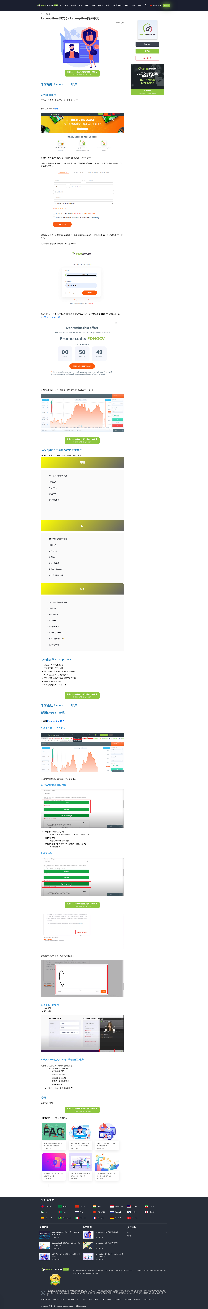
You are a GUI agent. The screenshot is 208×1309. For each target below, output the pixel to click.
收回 (80, 5)
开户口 (147, 51)
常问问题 (118, 1300)
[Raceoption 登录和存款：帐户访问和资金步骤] (54, 1162)
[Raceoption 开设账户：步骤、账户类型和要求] (107, 1132)
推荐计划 (137, 1300)
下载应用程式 (117, 5)
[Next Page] (47, 1185)
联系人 (100, 5)
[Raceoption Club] (55, 1271)
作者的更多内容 (60, 1118)
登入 (78, 1300)
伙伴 (133, 5)
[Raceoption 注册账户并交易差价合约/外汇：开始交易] (80, 1162)
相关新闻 (46, 1118)
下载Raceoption (148, 1300)
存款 (93, 5)
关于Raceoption (58, 1300)
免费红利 (148, 58)
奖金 (66, 5)
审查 (107, 5)
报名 (84, 1300)
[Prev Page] (42, 1185)
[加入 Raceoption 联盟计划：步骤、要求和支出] (44, 1256)
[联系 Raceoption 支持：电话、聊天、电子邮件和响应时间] (80, 1132)
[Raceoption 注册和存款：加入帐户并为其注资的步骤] (107, 1162)
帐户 (90, 1300)
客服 (103, 1300)
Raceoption (45, 1300)
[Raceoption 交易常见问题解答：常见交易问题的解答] (54, 1132)
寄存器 (73, 5)
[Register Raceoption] (147, 76)
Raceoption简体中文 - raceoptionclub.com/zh (57, 1306)
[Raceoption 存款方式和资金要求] (88, 1245)
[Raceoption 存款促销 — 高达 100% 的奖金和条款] (44, 1235)
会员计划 (70, 1300)
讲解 (139, 5)
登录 (87, 5)
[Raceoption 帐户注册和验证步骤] (88, 1235)
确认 (127, 5)
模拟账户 (127, 1300)
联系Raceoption (81, 1306)
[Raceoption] (147, 39)
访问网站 (147, 44)
